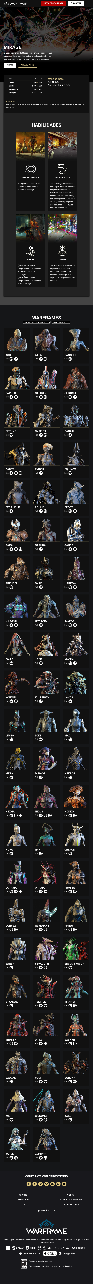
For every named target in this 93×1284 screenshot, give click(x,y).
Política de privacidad (70, 1200)
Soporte (22, 1195)
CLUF (23, 1205)
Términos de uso (23, 1200)
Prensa (70, 1195)
